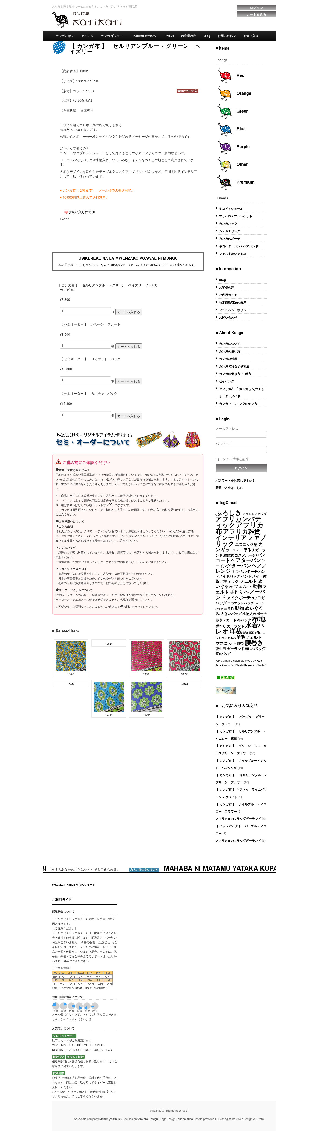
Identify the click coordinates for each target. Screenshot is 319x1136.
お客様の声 (188, 35)
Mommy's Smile (110, 1119)
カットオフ (102, 505)
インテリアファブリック (241, 540)
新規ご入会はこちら (229, 487)
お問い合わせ (227, 35)
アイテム (87, 35)
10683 (146, 674)
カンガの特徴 (228, 358)
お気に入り (251, 35)
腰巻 (240, 643)
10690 (184, 674)
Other (241, 164)
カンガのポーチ (229, 238)
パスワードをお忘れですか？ (235, 480)
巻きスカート (226, 619)
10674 (70, 684)
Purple (242, 146)
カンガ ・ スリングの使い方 (238, 403)
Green (242, 111)
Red (240, 75)
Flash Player (243, 665)
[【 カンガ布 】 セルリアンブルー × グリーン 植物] (109, 696)
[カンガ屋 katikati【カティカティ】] (87, 18)
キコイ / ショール (231, 208)
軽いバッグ (255, 648)
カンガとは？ (65, 35)
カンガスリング (229, 231)
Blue (240, 129)
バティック (229, 581)
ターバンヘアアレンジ (241, 568)
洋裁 (235, 630)
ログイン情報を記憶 (234, 458)
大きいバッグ (231, 613)
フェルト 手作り (241, 589)
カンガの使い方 (229, 351)
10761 (184, 684)
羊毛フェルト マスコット (239, 640)
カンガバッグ (228, 223)
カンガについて (229, 343)
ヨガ (254, 598)
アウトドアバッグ (254, 513)
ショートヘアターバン (240, 557)
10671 (70, 674)
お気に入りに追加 (82, 211)
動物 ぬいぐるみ (239, 610)
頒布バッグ (223, 653)
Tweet (64, 219)
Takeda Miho (184, 1119)
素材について (185, 91)
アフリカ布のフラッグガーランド (238, 818)
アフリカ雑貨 (241, 531)
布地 (259, 618)
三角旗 (229, 608)
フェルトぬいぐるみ (232, 253)
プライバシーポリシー (234, 310)
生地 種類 (248, 632)
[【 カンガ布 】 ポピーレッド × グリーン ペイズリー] (146, 655)
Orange (243, 93)
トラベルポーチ (245, 571)
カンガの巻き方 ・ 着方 (235, 373)
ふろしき (229, 512)
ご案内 (169, 35)
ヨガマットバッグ (240, 602)
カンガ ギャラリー (113, 35)
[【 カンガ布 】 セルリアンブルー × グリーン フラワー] (146, 696)
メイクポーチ (239, 597)
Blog (207, 35)
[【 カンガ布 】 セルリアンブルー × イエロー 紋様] (71, 655)
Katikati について (145, 35)
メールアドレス (227, 428)
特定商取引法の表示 (232, 302)
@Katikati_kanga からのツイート (73, 884)
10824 (108, 643)
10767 (146, 714)
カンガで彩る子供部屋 (234, 366)
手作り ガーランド (230, 625)
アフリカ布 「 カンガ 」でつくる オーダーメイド (243, 392)
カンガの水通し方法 (181, 531)
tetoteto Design (148, 1119)
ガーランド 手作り (240, 549)
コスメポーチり (247, 555)
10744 (108, 714)
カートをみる (256, 14)
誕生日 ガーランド (230, 648)
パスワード (224, 443)
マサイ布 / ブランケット (235, 216)
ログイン (256, 7)
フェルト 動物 (248, 586)
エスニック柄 (246, 544)
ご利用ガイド (228, 294)
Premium (245, 182)
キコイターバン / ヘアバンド (238, 246)
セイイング (226, 381)
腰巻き (254, 642)
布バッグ (244, 619)
